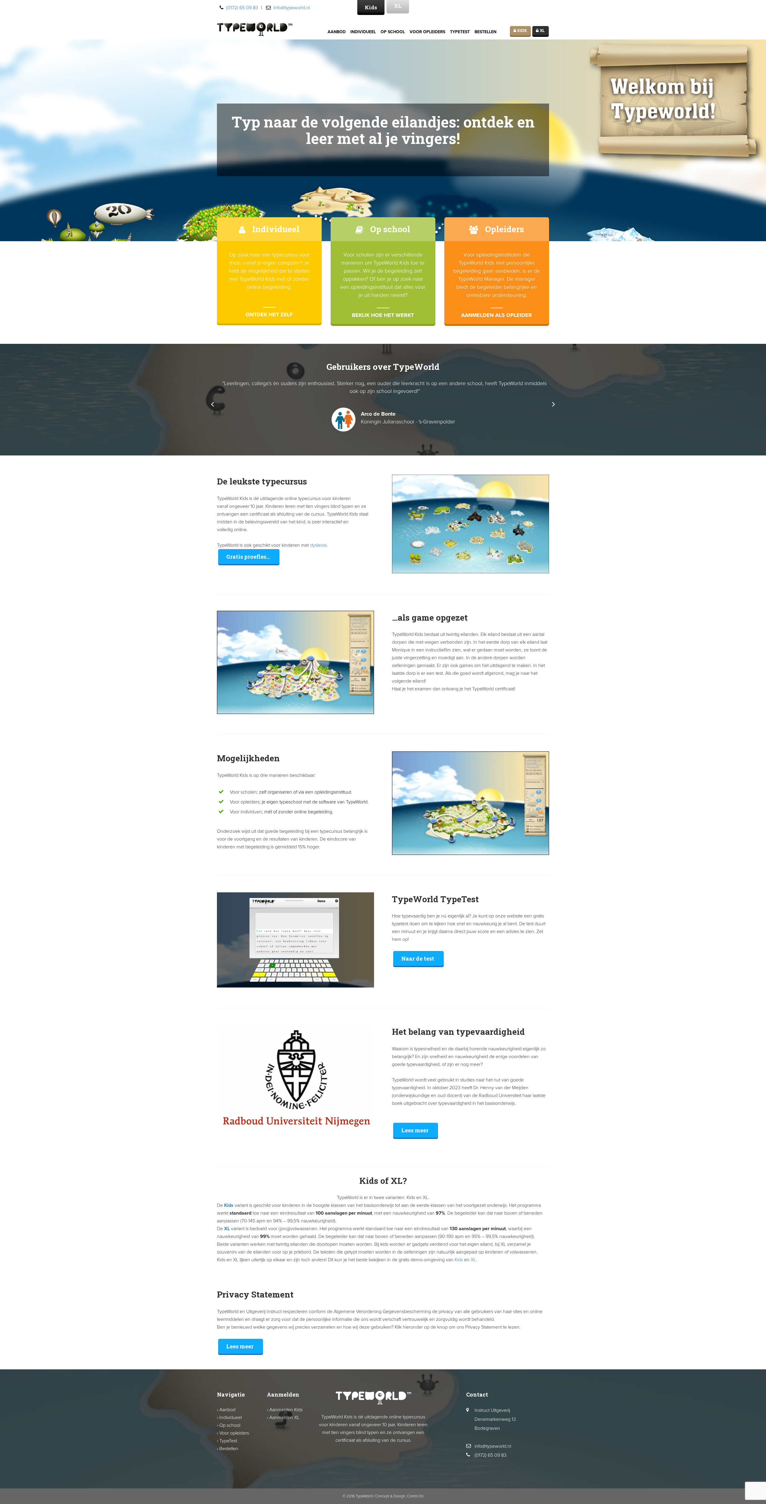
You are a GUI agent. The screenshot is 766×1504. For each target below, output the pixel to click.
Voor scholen (243, 792)
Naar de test (417, 958)
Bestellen (485, 31)
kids (521, 30)
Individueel (363, 31)
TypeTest (460, 31)
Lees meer (414, 1130)
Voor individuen (246, 812)
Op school (393, 31)
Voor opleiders (427, 31)
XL (227, 1229)
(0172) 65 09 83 (242, 8)
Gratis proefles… (248, 556)
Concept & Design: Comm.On (399, 1496)
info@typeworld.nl (291, 8)
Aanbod (337, 31)
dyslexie (318, 545)
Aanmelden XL (284, 1418)
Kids (371, 7)
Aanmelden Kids (286, 1410)
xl (542, 30)
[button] (212, 404)
